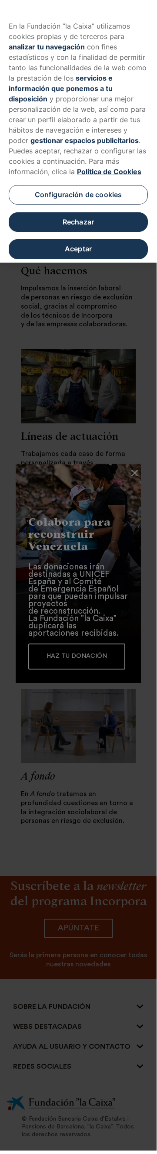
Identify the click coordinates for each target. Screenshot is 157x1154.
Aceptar (78, 248)
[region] (78, 131)
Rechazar (78, 222)
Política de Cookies (109, 171)
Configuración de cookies (78, 194)
